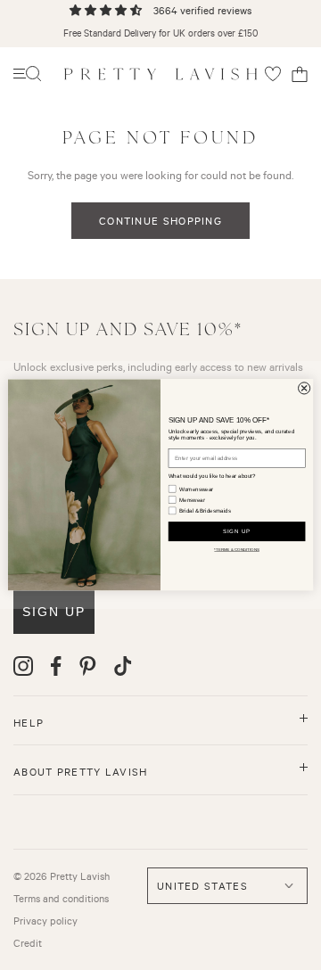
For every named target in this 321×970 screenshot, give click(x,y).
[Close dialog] (304, 388)
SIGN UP (237, 532)
